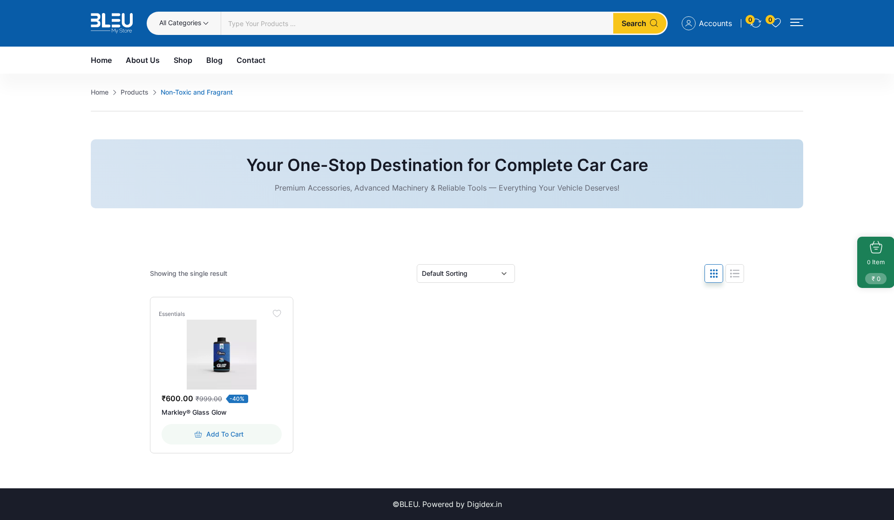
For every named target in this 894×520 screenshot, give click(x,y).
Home (101, 60)
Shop (183, 60)
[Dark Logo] (112, 23)
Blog (214, 60)
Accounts (715, 23)
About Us (143, 60)
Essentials (172, 314)
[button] (796, 23)
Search (634, 23)
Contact (251, 60)
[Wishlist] (277, 313)
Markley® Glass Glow (194, 412)
